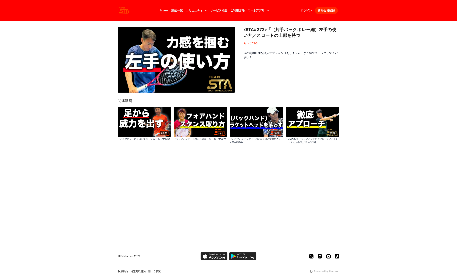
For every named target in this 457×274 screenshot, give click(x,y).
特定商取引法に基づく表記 (146, 271)
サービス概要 (218, 10)
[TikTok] (337, 256)
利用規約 (123, 271)
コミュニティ (195, 10)
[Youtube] (328, 256)
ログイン (306, 10)
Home (164, 10)
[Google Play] (243, 256)
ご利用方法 (237, 10)
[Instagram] (320, 256)
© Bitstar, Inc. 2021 (129, 256)
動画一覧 (177, 10)
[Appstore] (214, 256)
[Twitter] (311, 256)
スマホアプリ (256, 10)
